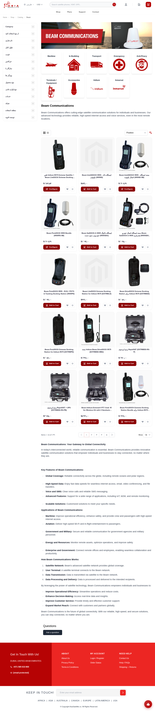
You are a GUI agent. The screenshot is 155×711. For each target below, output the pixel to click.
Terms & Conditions (70, 667)
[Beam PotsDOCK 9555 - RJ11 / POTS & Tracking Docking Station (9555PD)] (59, 271)
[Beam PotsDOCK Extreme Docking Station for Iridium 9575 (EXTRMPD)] (59, 329)
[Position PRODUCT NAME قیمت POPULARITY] (136, 132)
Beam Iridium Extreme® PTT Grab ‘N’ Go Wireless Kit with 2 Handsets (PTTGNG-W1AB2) (96, 409)
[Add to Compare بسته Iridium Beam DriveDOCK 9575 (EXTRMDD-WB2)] (110, 363)
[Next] (112, 434)
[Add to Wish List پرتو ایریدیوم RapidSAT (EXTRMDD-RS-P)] (142, 363)
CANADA (75, 701)
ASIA (51, 701)
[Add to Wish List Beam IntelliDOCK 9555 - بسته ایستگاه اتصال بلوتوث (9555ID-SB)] (142, 189)
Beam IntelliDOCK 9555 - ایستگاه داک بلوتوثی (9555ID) (96, 176)
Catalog (20, 17)
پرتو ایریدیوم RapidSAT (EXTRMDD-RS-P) (134, 350)
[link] (81, 434)
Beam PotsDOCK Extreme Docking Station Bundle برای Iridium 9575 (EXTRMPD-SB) (134, 409)
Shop (58, 12)
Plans (69, 12)
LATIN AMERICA (102, 701)
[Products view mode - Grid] (44, 132)
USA (115, 701)
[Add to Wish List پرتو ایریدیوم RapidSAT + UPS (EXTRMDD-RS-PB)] (67, 421)
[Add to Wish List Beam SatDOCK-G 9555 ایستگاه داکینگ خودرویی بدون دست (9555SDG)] (105, 247)
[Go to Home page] (11, 4)
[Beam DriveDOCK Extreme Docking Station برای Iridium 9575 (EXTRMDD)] (134, 271)
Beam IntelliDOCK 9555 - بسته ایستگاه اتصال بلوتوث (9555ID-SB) (134, 176)
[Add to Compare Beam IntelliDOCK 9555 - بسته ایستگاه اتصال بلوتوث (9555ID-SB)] (148, 189)
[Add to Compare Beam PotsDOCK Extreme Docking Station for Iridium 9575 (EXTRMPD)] (72, 363)
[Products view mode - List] (47, 132)
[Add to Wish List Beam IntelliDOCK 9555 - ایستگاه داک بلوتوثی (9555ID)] (105, 189)
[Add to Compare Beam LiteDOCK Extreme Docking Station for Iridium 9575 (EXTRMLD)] (110, 305)
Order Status (95, 663)
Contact (95, 12)
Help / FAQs (124, 663)
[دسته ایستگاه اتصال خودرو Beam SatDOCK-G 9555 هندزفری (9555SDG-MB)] (134, 213)
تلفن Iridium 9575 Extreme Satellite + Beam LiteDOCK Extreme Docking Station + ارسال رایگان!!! (59, 176)
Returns (132, 667)
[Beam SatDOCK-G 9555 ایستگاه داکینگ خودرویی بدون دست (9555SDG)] (96, 213)
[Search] (114, 4)
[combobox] (83, 4)
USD (38, 5)
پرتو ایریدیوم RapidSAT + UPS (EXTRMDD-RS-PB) (59, 409)
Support (82, 12)
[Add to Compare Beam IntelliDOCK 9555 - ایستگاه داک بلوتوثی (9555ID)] (110, 189)
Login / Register (97, 658)
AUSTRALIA (62, 701)
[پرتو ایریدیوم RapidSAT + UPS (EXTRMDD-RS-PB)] (59, 388)
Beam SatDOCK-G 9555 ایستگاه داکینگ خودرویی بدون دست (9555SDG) (97, 234)
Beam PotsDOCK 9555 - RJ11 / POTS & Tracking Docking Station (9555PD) (59, 292)
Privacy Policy (68, 663)
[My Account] (126, 4)
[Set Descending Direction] (150, 132)
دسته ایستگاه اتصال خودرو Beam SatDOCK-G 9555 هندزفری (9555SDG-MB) (134, 234)
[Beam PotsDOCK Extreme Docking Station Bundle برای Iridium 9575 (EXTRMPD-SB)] (134, 388)
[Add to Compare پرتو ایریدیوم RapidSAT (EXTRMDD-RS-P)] (148, 363)
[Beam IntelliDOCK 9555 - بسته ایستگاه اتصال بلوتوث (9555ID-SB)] (134, 155)
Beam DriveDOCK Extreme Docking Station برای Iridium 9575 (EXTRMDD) (134, 292)
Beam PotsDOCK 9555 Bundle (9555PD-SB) (59, 234)
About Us (66, 658)
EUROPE (87, 701)
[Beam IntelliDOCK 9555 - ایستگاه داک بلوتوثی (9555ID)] (96, 155)
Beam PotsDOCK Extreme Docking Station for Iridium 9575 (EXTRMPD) (59, 350)
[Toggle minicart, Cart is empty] (148, 4)
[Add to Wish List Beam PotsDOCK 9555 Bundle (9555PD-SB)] (67, 247)
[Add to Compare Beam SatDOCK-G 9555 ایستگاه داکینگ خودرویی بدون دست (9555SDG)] (110, 247)
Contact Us (124, 658)
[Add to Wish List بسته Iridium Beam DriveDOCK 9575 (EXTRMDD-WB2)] (105, 363)
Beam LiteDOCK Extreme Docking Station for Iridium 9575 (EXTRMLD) (96, 292)
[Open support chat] (148, 704)
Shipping (123, 667)
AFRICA (41, 701)
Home (5, 17)
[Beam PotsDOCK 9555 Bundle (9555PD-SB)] (59, 213)
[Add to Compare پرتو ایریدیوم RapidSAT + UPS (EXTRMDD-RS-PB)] (72, 421)
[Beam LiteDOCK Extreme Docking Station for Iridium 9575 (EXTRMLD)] (96, 271)
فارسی (29, 5)
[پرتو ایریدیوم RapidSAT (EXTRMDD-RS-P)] (134, 329)
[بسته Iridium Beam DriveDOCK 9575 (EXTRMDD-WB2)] (96, 329)
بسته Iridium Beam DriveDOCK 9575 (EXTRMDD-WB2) (96, 350)
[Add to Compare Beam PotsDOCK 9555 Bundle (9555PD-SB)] (72, 247)
